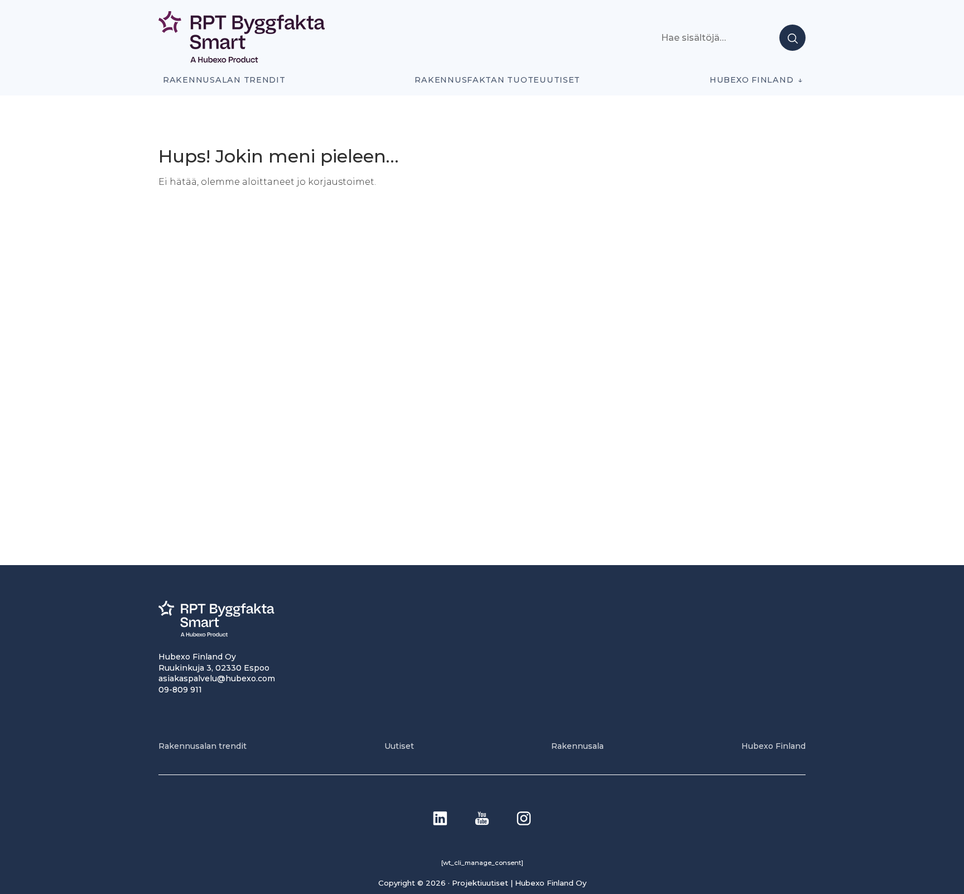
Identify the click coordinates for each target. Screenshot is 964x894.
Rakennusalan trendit (224, 80)
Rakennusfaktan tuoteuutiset (497, 80)
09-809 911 (180, 690)
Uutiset (399, 746)
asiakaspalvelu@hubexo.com (216, 678)
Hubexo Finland (751, 80)
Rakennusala (577, 746)
